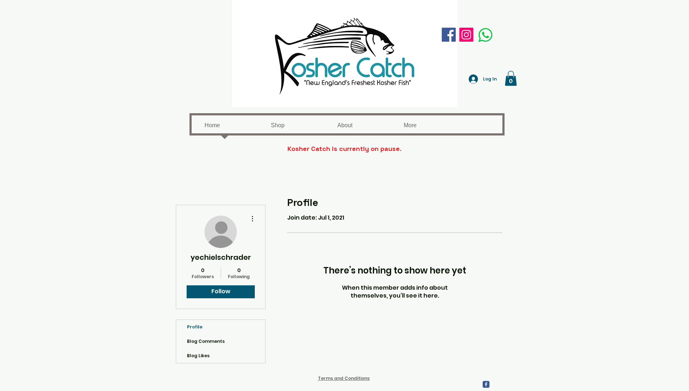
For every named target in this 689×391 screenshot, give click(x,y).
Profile (194, 327)
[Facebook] (449, 35)
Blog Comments (206, 341)
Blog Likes (198, 356)
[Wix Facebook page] (486, 384)
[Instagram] (466, 35)
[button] (511, 78)
